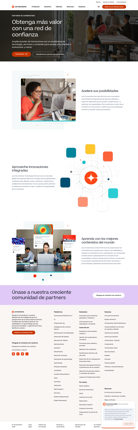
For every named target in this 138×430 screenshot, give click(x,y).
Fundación (108, 344)
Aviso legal (30, 426)
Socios (98, 2)
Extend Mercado (59, 400)
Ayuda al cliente (108, 2)
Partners (108, 359)
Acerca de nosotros (111, 337)
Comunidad (121, 2)
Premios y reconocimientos (114, 367)
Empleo (107, 355)
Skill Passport (58, 389)
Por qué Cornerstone (112, 316)
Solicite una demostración (23, 333)
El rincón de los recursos (113, 392)
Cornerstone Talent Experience (115, 323)
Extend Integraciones (61, 397)
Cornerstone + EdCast (112, 340)
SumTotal (57, 382)
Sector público (84, 386)
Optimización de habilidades (64, 333)
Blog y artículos (110, 400)
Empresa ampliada (60, 367)
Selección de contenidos (87, 349)
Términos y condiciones (60, 426)
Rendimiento (58, 352)
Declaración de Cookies (80, 426)
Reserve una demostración (114, 7)
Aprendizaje (58, 363)
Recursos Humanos (60, 355)
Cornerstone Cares (111, 348)
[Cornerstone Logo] (19, 7)
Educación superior (86, 405)
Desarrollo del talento (61, 337)
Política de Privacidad (42, 426)
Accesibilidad (109, 370)
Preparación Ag (59, 323)
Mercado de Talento (61, 340)
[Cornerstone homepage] (30, 312)
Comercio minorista (86, 408)
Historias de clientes (112, 333)
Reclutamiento (59, 344)
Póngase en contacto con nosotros (108, 295)
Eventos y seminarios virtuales (115, 396)
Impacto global (110, 363)
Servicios (57, 393)
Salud (81, 393)
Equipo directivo (110, 319)
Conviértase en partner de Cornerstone (50, 54)
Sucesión (57, 348)
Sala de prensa (110, 352)
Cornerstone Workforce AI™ (63, 316)
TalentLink (57, 385)
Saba (55, 378)
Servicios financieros (86, 390)
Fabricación (83, 401)
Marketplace (19, 54)
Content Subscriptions (61, 374)
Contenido (57, 370)
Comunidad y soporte (19, 350)
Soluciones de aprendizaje (63, 359)
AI (54, 319)
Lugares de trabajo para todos (89, 377)
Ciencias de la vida (85, 397)
